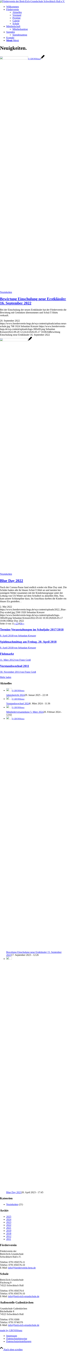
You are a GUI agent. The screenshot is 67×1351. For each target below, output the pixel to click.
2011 (8, 1239)
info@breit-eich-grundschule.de (23, 1296)
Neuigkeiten (6, 292)
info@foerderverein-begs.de (22, 1267)
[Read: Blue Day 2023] (9, 958)
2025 (8, 1216)
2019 (8, 1230)
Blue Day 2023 (13, 1192)
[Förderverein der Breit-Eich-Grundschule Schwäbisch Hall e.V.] (32, 1)
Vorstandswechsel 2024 (17, 703)
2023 (8, 1222)
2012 (8, 1236)
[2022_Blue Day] (16, 340)
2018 (8, 1233)
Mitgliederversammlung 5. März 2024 (24, 712)
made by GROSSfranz (11, 1330)
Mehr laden (5, 677)
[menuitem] (36, 6)
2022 (8, 1225)
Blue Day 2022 (11, 581)
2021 (8, 1228)
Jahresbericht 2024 (15, 695)
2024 (8, 1219)
